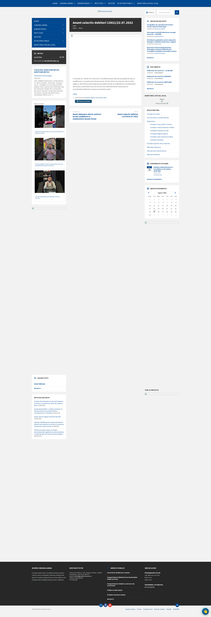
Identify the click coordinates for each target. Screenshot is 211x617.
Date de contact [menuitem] (159, 609)
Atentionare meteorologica (43, 76)
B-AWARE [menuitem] (176, 609)
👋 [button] (205, 611)
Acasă (55, 3)
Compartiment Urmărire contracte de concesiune (121, 585)
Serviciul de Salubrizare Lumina (118, 573)
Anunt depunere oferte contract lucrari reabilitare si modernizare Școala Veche (87, 116)
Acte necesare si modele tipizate (158, 118)
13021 (75, 94)
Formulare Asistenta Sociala (159, 131)
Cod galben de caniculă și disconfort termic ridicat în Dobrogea (160, 26)
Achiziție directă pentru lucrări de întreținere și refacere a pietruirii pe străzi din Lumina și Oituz (48, 403)
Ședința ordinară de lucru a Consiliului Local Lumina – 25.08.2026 (163, 169)
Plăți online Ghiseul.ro (154, 147)
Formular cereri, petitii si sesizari (161, 124)
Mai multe (37, 388)
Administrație (83, 3)
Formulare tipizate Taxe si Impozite (158, 143)
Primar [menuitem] (139, 609)
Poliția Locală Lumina (114, 590)
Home (75, 28)
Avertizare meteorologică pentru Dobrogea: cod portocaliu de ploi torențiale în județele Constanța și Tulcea (161, 49)
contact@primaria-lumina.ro (83, 576)
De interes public (125, 3)
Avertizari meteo (41, 72)
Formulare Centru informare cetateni (162, 127)
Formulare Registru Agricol (159, 134)
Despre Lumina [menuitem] (130, 609)
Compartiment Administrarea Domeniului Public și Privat (122, 578)
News (80, 28)
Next (136, 112)
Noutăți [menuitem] (169, 609)
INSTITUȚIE (98, 3)
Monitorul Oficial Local (147, 3)
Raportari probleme (153, 154)
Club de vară (158, 175)
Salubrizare (158, 44)
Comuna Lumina (66, 3)
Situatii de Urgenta (160, 29)
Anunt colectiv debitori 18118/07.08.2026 (47, 417)
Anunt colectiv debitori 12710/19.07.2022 (128, 115)
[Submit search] (177, 12)
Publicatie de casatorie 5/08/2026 (159, 76)
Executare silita (101, 98)
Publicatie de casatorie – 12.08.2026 (160, 71)
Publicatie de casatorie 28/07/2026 (159, 82)
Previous (76, 112)
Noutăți (111, 3)
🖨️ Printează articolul (83, 101)
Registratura (151, 121)
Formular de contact (153, 114)
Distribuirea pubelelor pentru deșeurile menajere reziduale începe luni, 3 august (161, 41)
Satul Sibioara (39, 384)
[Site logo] (105, 11)
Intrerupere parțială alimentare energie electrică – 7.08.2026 (161, 33)
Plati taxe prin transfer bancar (156, 151)
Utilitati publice (159, 36)
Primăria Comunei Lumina (116, 595)
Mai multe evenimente (154, 179)
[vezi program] (149, 587)
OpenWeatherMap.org (51, 61)
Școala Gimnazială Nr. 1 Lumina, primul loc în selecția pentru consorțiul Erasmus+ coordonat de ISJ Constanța (48, 411)
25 (154, 212)
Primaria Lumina (90, 98)
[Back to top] (177, 605)
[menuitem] (49, 21)
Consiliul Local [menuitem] (147, 609)
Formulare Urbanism (156, 140)
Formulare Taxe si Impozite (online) (161, 137)
